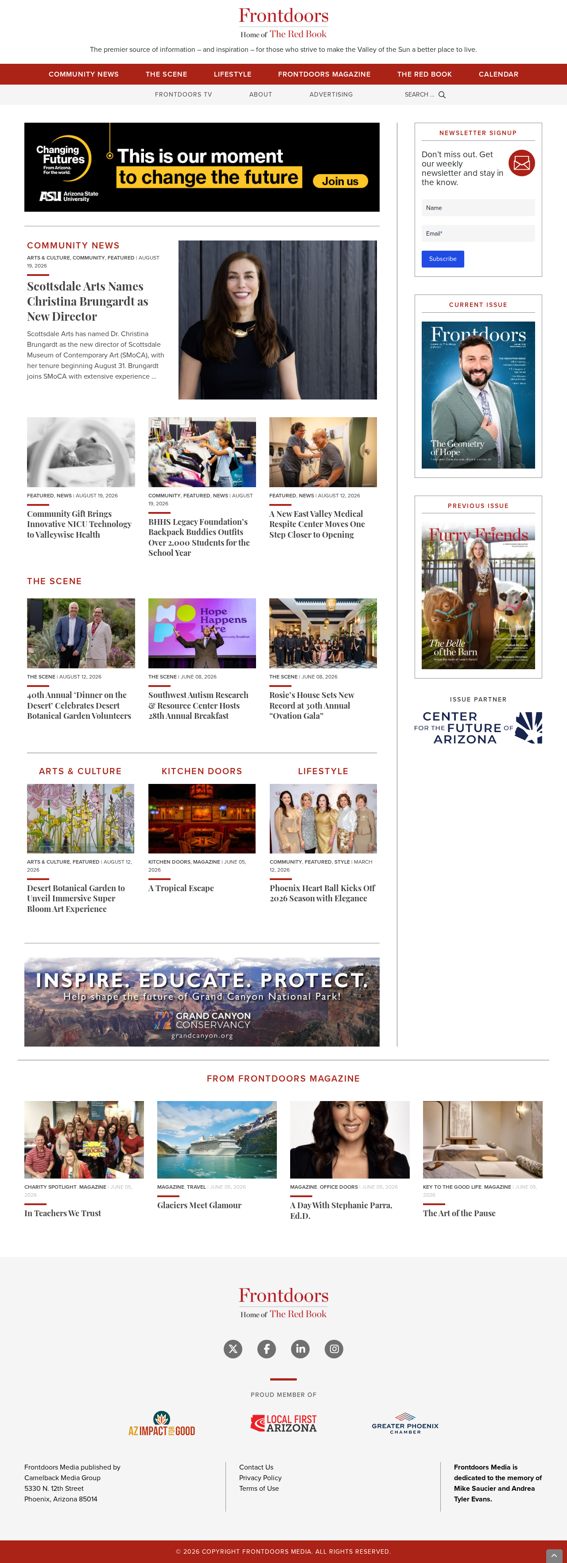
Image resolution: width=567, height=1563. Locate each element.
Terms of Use (259, 1488)
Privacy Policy (260, 1478)
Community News (84, 74)
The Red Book (424, 74)
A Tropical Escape (181, 889)
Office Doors (339, 1187)
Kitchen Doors (169, 862)
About (260, 94)
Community (89, 258)
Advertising (331, 94)
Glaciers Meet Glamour (199, 1206)
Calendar (499, 74)
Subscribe (443, 259)
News (64, 496)
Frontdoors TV (183, 94)
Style (342, 862)
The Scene (166, 74)
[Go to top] (554, 1556)
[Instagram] (334, 1349)
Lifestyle (233, 74)
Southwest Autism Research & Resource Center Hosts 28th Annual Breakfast (198, 706)
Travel (196, 1187)
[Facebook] (266, 1349)
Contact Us (256, 1467)
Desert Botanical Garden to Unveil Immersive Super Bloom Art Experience (76, 899)
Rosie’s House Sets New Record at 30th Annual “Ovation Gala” (311, 706)
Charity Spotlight (50, 1187)
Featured (121, 258)
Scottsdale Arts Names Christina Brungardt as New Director (87, 303)
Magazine (206, 862)
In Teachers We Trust (62, 1214)
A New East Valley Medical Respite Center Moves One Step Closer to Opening (317, 525)
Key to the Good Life (452, 1187)
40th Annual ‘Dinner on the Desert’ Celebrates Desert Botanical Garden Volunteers (79, 706)
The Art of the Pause (459, 1214)
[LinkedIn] (300, 1349)
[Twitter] (233, 1349)
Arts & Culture (48, 258)
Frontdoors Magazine (324, 74)
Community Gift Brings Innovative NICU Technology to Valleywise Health (79, 525)
